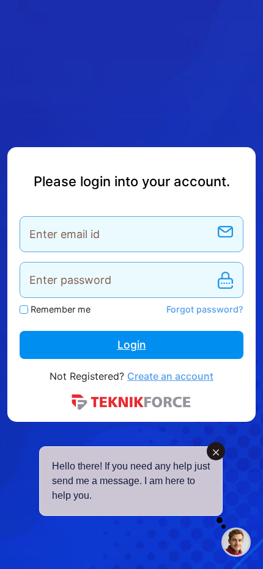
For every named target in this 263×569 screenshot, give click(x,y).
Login (131, 344)
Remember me (61, 309)
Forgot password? (204, 309)
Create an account (170, 376)
